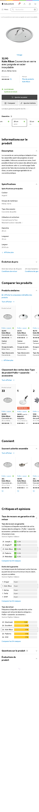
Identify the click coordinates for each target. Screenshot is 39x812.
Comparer (11, 103)
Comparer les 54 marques (11, 561)
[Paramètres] (19, 4)
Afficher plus (8, 360)
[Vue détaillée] (19, 549)
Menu (6, 9)
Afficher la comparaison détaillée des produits (17, 296)
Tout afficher (7, 302)
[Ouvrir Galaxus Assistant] (30, 4)
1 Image (19, 55)
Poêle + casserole (22, 476)
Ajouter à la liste (30, 103)
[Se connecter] (24, 4)
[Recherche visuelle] (34, 9)
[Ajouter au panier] (2, 491)
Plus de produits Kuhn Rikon (28, 79)
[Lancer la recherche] (12, 9)
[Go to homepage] (8, 4)
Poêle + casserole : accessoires (7, 328)
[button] (19, 90)
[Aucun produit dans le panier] (35, 4)
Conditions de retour (9, 271)
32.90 (5, 58)
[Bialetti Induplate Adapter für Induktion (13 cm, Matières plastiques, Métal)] (23, 405)
